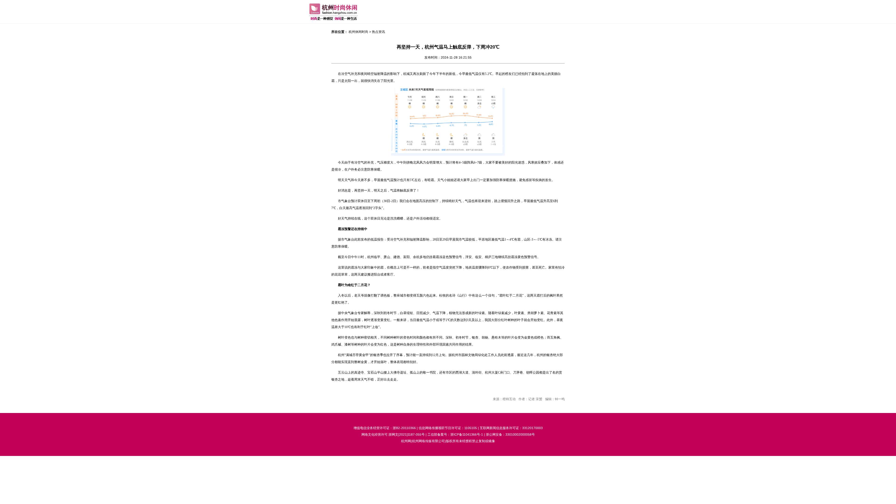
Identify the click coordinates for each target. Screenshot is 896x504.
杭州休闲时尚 (358, 32)
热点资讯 (378, 32)
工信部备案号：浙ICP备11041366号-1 (455, 434)
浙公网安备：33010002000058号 (510, 434)
